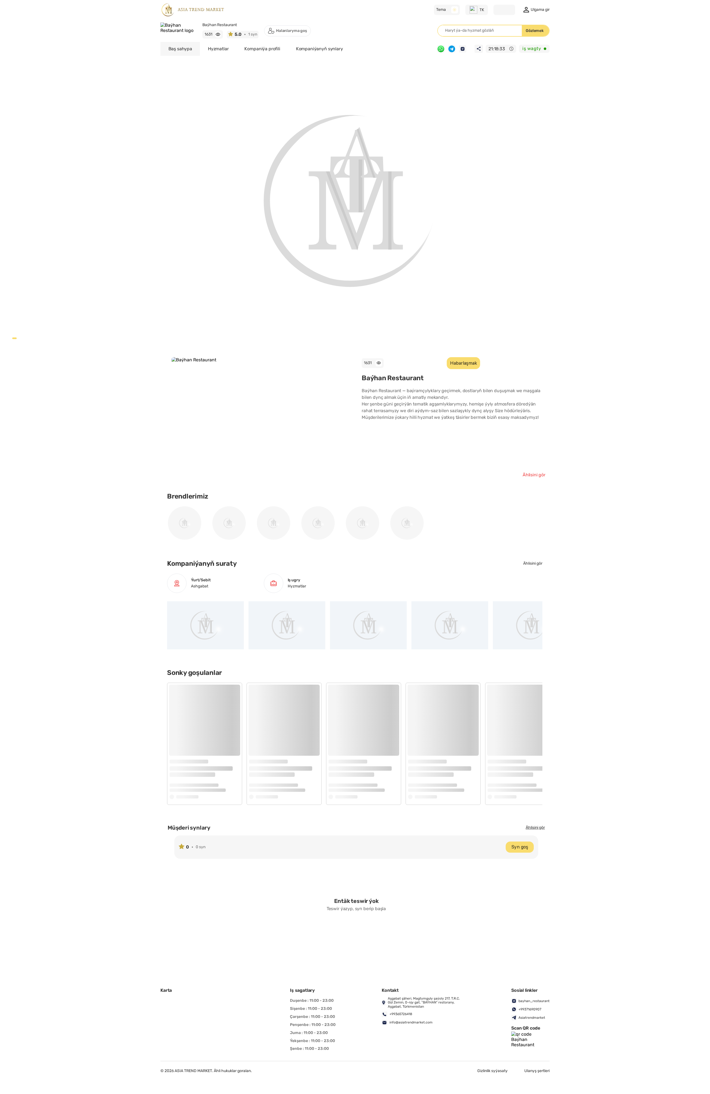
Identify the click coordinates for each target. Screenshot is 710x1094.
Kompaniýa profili (262, 48)
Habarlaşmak (463, 363)
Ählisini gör (534, 474)
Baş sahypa (180, 48)
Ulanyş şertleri (537, 1071)
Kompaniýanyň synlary (319, 48)
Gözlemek (535, 30)
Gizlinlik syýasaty (492, 1071)
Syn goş (519, 847)
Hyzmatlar (218, 48)
